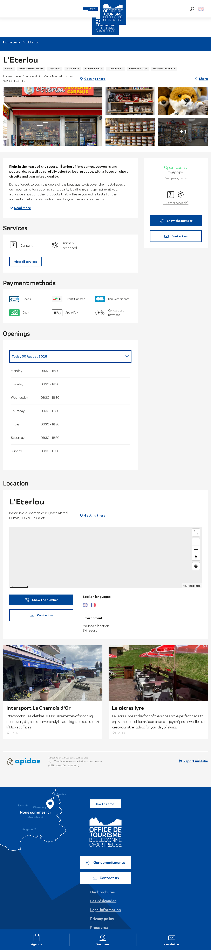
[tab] (66, 356)
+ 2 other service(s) (175, 202)
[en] (201, 9)
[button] (192, 8)
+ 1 (183, 131)
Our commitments (109, 862)
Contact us (109, 878)
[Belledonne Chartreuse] (105, 832)
